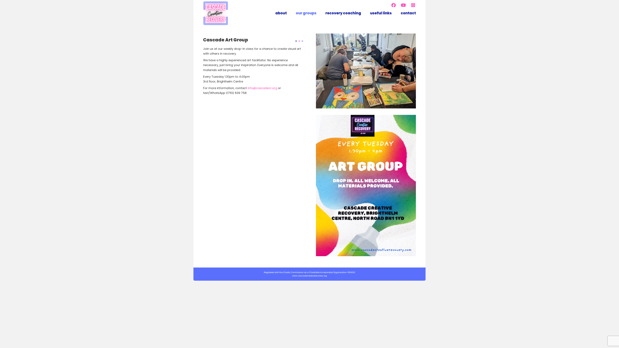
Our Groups (306, 13)
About (281, 13)
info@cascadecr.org (262, 88)
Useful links (381, 13)
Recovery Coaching (343, 13)
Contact (408, 13)
